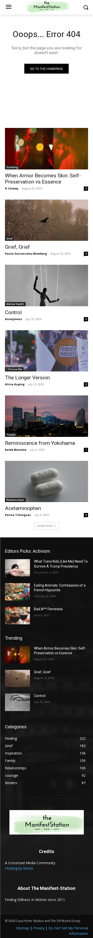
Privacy (38, 928)
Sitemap (22, 928)
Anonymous (13, 319)
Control (13, 312)
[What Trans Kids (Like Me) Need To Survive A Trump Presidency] (17, 567)
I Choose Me (14, 369)
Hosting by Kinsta (19, 868)
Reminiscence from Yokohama (40, 443)
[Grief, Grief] (46, 220)
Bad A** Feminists (48, 609)
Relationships (15, 500)
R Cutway (11, 188)
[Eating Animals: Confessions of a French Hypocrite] (17, 591)
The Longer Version (27, 378)
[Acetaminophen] (46, 481)
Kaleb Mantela (16, 449)
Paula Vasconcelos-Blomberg (26, 253)
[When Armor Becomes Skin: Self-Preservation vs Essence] (46, 148)
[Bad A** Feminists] (17, 615)
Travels (11, 434)
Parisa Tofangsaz (18, 515)
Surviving (12, 167)
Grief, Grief (17, 247)
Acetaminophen (23, 508)
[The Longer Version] (46, 351)
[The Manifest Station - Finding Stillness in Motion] (46, 822)
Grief (9, 238)
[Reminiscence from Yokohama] (46, 416)
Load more (45, 526)
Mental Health (15, 304)
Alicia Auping (15, 384)
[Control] (46, 285)
